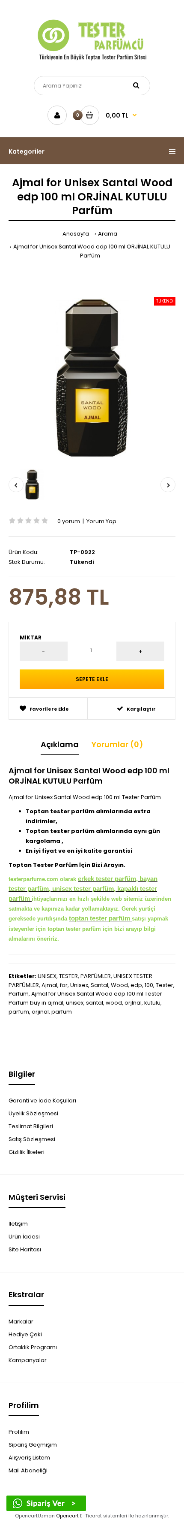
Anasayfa (75, 234)
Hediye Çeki (25, 1334)
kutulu (152, 1003)
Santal (99, 985)
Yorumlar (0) (117, 744)
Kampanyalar (28, 1360)
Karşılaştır (141, 708)
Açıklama (60, 744)
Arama (107, 234)
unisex (74, 1003)
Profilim (19, 1432)
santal (94, 1003)
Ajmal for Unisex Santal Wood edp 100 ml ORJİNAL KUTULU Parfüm (91, 251)
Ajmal (49, 985)
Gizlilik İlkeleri (27, 1152)
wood (114, 1003)
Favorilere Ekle (49, 708)
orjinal (40, 1012)
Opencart (67, 1515)
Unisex (79, 985)
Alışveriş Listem (29, 1457)
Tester (164, 985)
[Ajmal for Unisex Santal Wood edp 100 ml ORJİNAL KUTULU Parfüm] (92, 376)
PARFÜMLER (95, 976)
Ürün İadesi (24, 1236)
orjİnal (133, 1003)
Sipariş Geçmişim (33, 1445)
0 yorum (68, 521)
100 (149, 985)
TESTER (68, 976)
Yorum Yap (101, 521)
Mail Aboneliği (28, 1470)
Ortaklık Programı (33, 1347)
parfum (61, 1012)
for (64, 985)
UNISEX (47, 976)
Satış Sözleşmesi (32, 1139)
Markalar (21, 1321)
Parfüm (19, 994)
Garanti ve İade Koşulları (42, 1100)
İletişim (18, 1224)
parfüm (19, 1012)
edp (136, 985)
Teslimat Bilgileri (31, 1126)
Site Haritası (25, 1249)
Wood (119, 985)
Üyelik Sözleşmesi (33, 1113)
